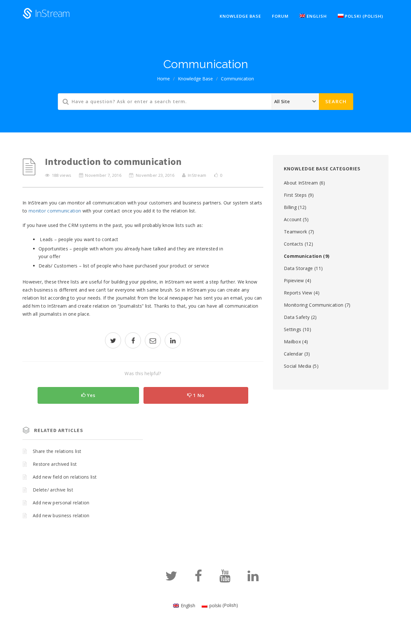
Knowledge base (240, 16)
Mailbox (292, 341)
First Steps (295, 195)
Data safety (297, 317)
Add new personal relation (61, 503)
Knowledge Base (195, 79)
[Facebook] (198, 579)
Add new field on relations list (65, 477)
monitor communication (55, 211)
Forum (280, 16)
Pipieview (294, 280)
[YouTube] (224, 579)
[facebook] (133, 341)
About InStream (301, 183)
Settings (292, 329)
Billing (290, 207)
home (163, 79)
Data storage (298, 268)
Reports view (298, 293)
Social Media (297, 366)
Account (293, 219)
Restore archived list (55, 464)
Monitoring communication (313, 305)
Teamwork (295, 232)
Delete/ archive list (53, 490)
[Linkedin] (253, 579)
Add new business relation (61, 515)
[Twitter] (171, 579)
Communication (237, 79)
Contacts (293, 244)
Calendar (293, 354)
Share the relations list (57, 451)
